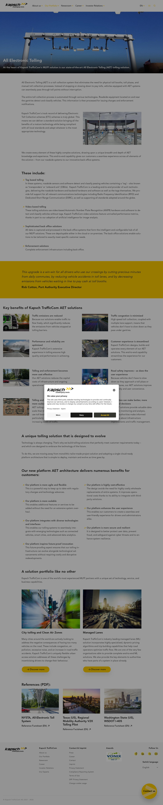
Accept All (105, 415)
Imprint (63, 409)
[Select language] (114, 390)
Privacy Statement (53, 409)
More (58, 415)
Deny (81, 415)
